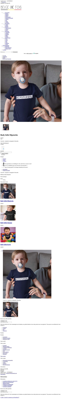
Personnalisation (6, 45)
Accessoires (6, 12)
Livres (6, 30)
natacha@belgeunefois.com (11, 373)
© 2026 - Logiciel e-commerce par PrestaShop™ (9, 397)
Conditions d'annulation (7, 385)
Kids (6, 41)
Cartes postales (8, 27)
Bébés (6, 35)
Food (6, 42)
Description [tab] (5, 169)
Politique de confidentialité (8, 384)
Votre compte (3, 356)
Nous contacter (6, 351)
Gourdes (7, 22)
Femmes (7, 33)
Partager (4, 158)
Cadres (6, 24)
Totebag (6, 19)
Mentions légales (6, 346)
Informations (2, 374)
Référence (2, 174)
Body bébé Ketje (5, 244)
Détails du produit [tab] (6, 170)
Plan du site (5, 353)
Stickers (6, 29)
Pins (6, 20)
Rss (3, 329)
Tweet (4, 159)
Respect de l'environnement (8, 382)
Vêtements (6, 31)
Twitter (4, 328)
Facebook (5, 327)
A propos (4, 348)
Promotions (5, 337)
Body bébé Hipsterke (7, 201)
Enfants (6, 36)
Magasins (5, 354)
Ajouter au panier (4, 153)
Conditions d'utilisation (7, 347)
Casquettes (7, 32)
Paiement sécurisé (6, 349)
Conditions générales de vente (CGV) (10, 381)
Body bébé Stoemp (6, 223)
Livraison (5, 345)
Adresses (4, 363)
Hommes (7, 34)
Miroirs (6, 15)
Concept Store (6, 37)
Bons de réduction (6, 364)
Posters (6, 25)
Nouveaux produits (6, 338)
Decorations (6, 23)
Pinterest (4, 161)
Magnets (7, 14)
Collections (6, 46)
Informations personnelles (8, 360)
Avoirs (4, 362)
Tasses (6, 21)
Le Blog (4, 49)
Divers (6, 44)
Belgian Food (8, 48)
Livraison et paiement (7, 386)
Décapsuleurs (7, 17)
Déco (6, 38)
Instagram (5, 330)
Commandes (5, 361)
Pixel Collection (8, 47)
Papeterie (5, 26)
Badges (6, 13)
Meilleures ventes (6, 339)
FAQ (4, 350)
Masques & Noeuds (9, 18)
